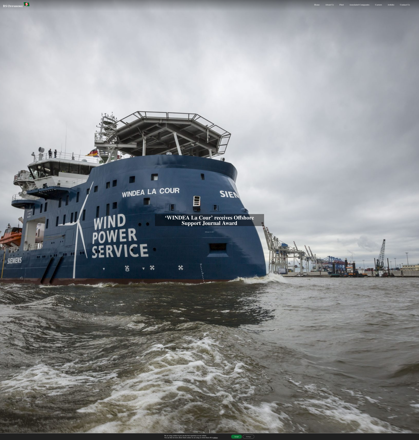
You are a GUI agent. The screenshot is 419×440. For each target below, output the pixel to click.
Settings (248, 437)
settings (215, 438)
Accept (236, 437)
